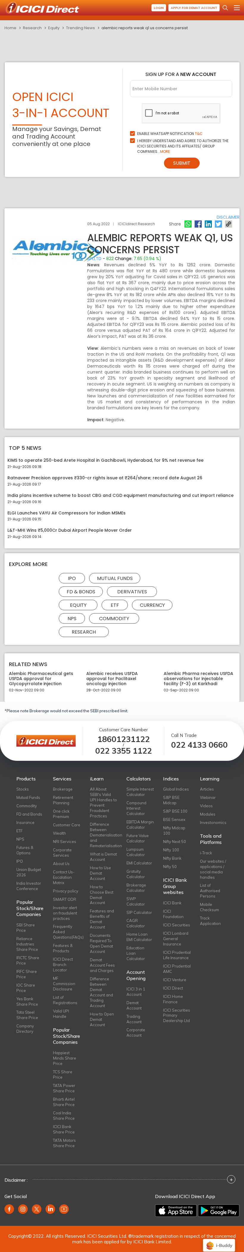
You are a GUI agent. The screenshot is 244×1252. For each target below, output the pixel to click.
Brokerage (63, 789)
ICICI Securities (176, 925)
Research (32, 28)
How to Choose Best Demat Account (101, 894)
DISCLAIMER (228, 217)
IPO (72, 578)
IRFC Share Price (26, 974)
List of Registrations (65, 1000)
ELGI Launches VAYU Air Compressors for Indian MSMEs (66, 513)
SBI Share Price (25, 928)
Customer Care (66, 824)
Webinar (208, 797)
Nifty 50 (170, 866)
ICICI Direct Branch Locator (63, 964)
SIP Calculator (139, 912)
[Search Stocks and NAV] (225, 7)
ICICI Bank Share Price (64, 1129)
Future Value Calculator (137, 838)
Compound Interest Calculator (136, 808)
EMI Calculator (139, 863)
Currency (152, 605)
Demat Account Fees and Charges (102, 965)
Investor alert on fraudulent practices (65, 913)
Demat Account (134, 1005)
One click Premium (61, 814)
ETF (115, 605)
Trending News (80, 28)
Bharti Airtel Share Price (64, 1102)
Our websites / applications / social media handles (213, 869)
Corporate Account (135, 1032)
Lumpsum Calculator (135, 852)
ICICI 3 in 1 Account (135, 992)
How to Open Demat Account (102, 1019)
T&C (199, 133)
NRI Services (64, 841)
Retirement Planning (63, 800)
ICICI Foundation (173, 914)
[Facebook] (198, 224)
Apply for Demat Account (194, 8)
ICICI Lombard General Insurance (175, 938)
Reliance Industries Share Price (27, 944)
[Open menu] (236, 7)
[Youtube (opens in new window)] (64, 1209)
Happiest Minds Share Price (64, 1058)
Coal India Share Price (64, 1116)
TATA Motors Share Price (64, 1143)
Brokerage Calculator (136, 888)
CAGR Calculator (135, 923)
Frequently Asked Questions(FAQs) (67, 932)
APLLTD (94, 259)
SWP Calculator (135, 901)
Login (159, 8)
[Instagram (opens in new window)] (23, 1209)
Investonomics (213, 822)
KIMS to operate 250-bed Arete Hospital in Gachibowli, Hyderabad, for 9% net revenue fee (105, 460)
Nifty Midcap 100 (174, 830)
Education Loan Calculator (135, 953)
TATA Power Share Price (64, 1088)
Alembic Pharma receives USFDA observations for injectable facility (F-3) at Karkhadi (198, 678)
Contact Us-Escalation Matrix (64, 877)
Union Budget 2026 (28, 872)
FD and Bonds (29, 814)
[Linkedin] (208, 224)
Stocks (22, 789)
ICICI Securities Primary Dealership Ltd (176, 1015)
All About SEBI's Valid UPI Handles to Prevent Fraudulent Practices (103, 802)
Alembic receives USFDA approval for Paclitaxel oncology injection (112, 678)
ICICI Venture (174, 979)
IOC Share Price (25, 988)
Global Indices (176, 789)
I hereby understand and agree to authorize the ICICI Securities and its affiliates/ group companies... (183, 146)
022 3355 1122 (123, 751)
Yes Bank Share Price (27, 1001)
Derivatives (132, 591)
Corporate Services (62, 852)
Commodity (114, 618)
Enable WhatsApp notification (170, 133)
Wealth (59, 833)
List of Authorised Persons (210, 890)
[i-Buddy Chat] (219, 1241)
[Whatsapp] (188, 224)
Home (10, 28)
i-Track (206, 852)
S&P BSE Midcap (171, 800)
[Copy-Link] (228, 224)
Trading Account (134, 1019)
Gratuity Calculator (135, 874)
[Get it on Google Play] (219, 1210)
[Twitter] (218, 224)
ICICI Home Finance (173, 999)
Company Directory (25, 1029)
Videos (206, 805)
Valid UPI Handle (61, 1014)
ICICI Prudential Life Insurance (177, 955)
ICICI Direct (173, 988)
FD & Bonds (81, 591)
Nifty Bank (172, 858)
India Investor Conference (28, 886)
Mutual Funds (115, 578)
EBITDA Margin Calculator (140, 824)
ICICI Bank (172, 902)
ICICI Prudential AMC (177, 969)
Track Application (210, 921)
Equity (54, 28)
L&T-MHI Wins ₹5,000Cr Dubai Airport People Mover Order (69, 530)
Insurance (25, 822)
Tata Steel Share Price (27, 1015)
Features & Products (63, 948)
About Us (61, 863)
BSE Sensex (174, 819)
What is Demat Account (103, 857)
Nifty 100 (171, 849)
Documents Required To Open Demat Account (101, 943)
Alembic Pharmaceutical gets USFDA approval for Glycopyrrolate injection (41, 678)
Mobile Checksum (209, 907)
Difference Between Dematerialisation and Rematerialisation (104, 835)
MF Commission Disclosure (64, 983)
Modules (207, 814)
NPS (72, 618)
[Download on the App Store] (176, 1210)
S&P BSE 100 (175, 811)
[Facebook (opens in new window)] (9, 1209)
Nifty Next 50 (174, 841)
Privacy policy (65, 891)
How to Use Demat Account (100, 873)
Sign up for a (181, 74)
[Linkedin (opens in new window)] (50, 1209)
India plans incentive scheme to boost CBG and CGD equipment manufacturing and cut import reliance (120, 495)
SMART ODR (64, 899)
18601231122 (123, 739)
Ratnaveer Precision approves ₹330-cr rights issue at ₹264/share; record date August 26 (104, 477)
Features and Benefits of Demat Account (102, 919)
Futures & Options (24, 850)
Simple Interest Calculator (140, 792)
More (165, 151)
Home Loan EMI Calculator (139, 937)
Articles (207, 789)
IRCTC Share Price (27, 960)
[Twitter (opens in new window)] (36, 1209)
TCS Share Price (62, 1074)
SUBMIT (181, 163)
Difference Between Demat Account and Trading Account (101, 992)
